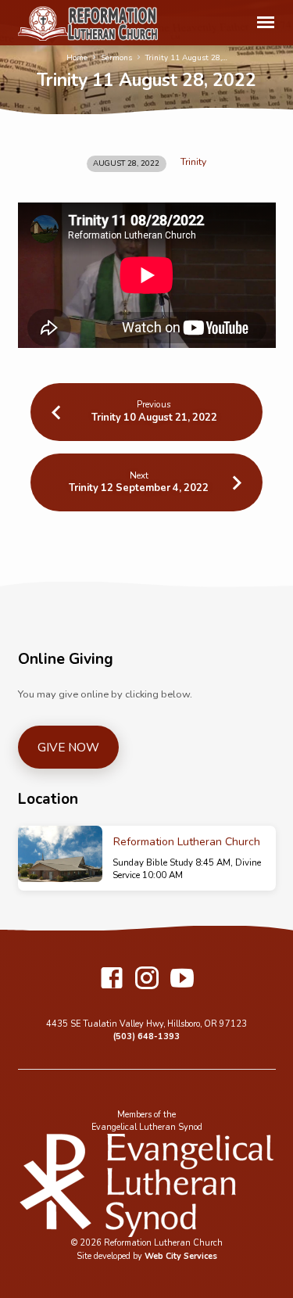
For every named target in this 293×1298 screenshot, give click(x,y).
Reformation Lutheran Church (186, 841)
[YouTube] (182, 979)
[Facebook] (112, 979)
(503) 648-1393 (146, 1036)
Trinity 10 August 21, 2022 (154, 418)
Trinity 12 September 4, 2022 (139, 488)
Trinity (193, 162)
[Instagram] (147, 979)
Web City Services (181, 1256)
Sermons (116, 57)
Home (77, 57)
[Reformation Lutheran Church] (60, 854)
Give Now (68, 747)
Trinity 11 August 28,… (186, 57)
